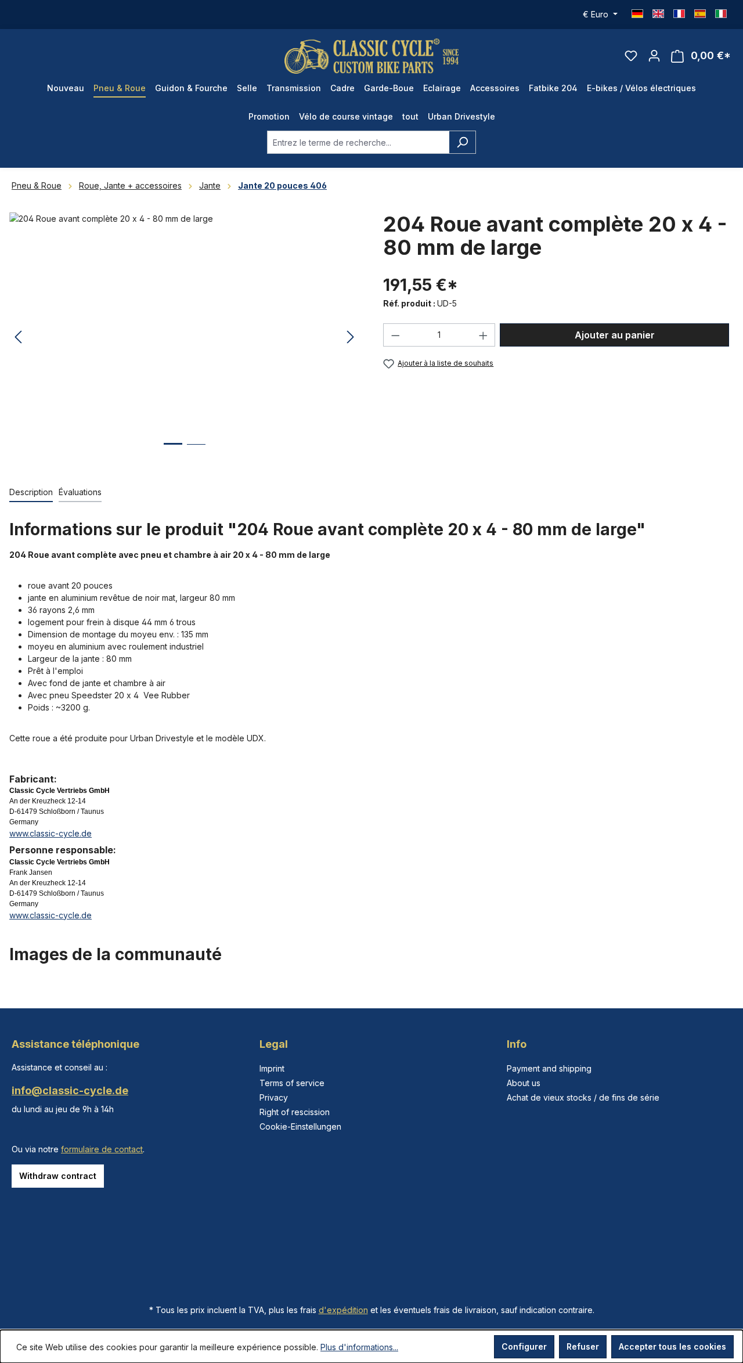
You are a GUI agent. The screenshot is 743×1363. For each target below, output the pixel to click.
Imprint (271, 1068)
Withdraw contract (57, 1176)
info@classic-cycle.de (70, 1090)
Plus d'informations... (359, 1347)
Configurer (524, 1346)
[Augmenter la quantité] (483, 335)
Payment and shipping (549, 1068)
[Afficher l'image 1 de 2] (173, 452)
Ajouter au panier (615, 335)
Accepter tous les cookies (672, 1346)
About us (523, 1083)
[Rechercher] (462, 142)
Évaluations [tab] (80, 492)
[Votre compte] (654, 55)
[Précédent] (18, 337)
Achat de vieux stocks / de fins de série (583, 1097)
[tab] (31, 492)
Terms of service (291, 1083)
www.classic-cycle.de (50, 833)
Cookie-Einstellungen (300, 1126)
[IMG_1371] (184, 337)
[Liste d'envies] (631, 55)
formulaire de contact (102, 1149)
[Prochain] (350, 337)
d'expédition (343, 1310)
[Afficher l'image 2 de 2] (196, 453)
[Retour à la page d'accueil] (371, 56)
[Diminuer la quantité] (395, 335)
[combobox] (358, 142)
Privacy (273, 1097)
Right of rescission (294, 1112)
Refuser (583, 1346)
